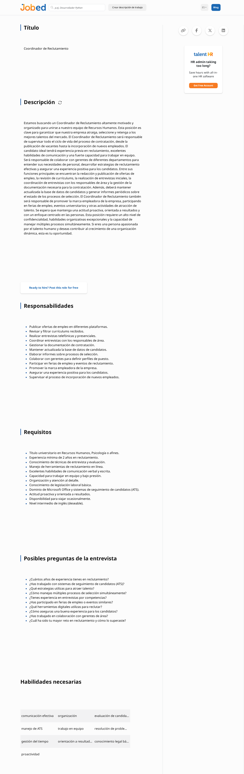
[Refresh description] (59, 102)
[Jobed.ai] (33, 7)
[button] (127, 7)
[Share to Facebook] (196, 30)
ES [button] (203, 7)
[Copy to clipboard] (183, 30)
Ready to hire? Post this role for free (53, 287)
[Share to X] (210, 30)
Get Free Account (203, 85)
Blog (216, 7)
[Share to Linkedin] (223, 30)
